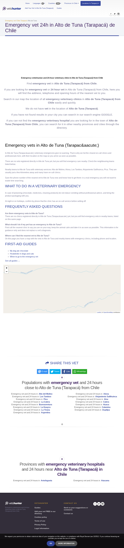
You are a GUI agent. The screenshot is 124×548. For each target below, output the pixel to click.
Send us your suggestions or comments (76, 509)
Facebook (111, 14)
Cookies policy (41, 517)
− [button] (6, 271)
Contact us (68, 513)
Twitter (114, 14)
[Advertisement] (62, 57)
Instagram (118, 14)
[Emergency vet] (12, 8)
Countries (53, 3)
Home (27, 3)
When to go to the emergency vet (24, 257)
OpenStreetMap (108, 312)
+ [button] (6, 267)
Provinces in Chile (71, 3)
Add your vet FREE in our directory (45, 512)
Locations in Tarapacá (90, 3)
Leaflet (99, 312)
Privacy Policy (40, 525)
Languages (38, 3)
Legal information (42, 528)
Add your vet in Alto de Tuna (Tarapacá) (39, 8)
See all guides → (12, 261)
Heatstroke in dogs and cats (22, 254)
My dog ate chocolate (19, 251)
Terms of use (40, 521)
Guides (59, 8)
